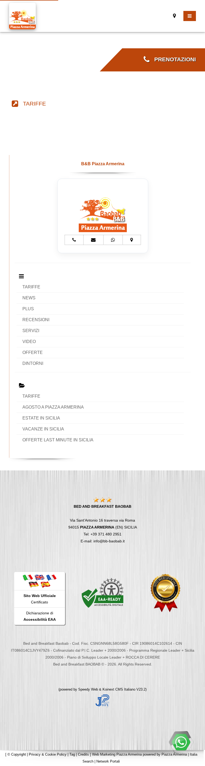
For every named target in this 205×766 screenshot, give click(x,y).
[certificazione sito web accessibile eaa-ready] (102, 593)
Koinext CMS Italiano (119, 689)
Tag (72, 754)
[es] (45, 584)
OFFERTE (32, 352)
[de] (33, 584)
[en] (39, 577)
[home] (22, 15)
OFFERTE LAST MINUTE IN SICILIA (57, 440)
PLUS (28, 309)
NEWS (29, 298)
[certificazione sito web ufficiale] (165, 593)
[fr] (51, 577)
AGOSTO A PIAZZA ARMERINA (53, 407)
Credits (83, 754)
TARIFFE (32, 103)
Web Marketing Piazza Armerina (117, 754)
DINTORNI (32, 363)
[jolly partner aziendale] (102, 700)
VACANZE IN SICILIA (43, 429)
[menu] (189, 16)
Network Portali (108, 761)
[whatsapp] (181, 742)
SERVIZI (30, 330)
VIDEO (29, 341)
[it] (27, 577)
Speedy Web (88, 689)
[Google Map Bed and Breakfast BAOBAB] (174, 15)
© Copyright (16, 754)
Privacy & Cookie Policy (47, 754)
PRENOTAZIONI (172, 59)
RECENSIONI (35, 319)
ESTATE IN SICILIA (41, 418)
